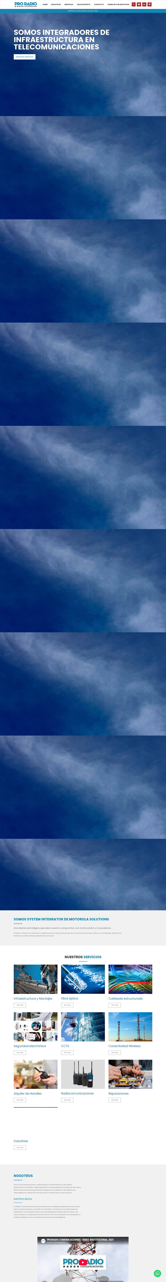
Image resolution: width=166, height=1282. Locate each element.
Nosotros (56, 4)
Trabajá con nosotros (118, 4)
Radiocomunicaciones (77, 1093)
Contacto (99, 4)
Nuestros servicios (24, 57)
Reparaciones (119, 1094)
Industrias (21, 1141)
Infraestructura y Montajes (33, 999)
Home (45, 4)
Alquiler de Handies (28, 1094)
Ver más (20, 1005)
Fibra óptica (69, 998)
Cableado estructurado (126, 999)
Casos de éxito (83, 4)
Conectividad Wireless (124, 1046)
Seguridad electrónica (30, 1046)
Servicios (68, 4)
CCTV (65, 1046)
